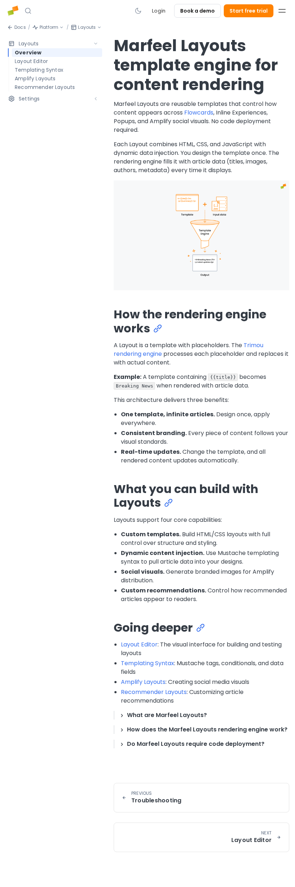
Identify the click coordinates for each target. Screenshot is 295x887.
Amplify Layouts (143, 682)
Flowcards (198, 112)
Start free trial (249, 10)
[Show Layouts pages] (99, 27)
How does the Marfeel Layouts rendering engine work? (207, 729)
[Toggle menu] (282, 11)
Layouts (87, 27)
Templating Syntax (147, 663)
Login (158, 10)
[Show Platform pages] (61, 27)
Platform (49, 27)
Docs (20, 27)
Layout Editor (139, 644)
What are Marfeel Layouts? (167, 715)
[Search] (28, 11)
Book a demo (197, 10)
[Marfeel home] (13, 11)
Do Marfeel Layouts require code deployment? (195, 744)
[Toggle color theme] (138, 11)
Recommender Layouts (154, 692)
